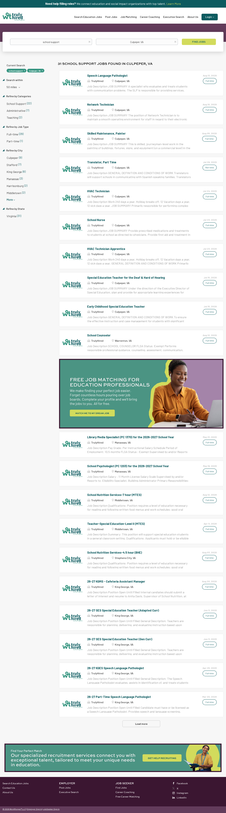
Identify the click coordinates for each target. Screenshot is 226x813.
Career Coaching (125, 792)
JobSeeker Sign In (51, 809)
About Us (7, 792)
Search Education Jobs (15, 783)
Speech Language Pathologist (107, 75)
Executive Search (69, 792)
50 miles (12, 87)
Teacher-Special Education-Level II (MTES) (116, 524)
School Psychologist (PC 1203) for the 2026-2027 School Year (128, 466)
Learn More (173, 3)
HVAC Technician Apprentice (106, 249)
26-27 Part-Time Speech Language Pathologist (119, 697)
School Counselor (99, 335)
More (10, 199)
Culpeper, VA (35, 71)
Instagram (182, 792)
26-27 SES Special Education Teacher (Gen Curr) (119, 639)
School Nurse (96, 220)
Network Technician (100, 104)
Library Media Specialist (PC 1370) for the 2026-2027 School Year (130, 437)
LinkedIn (181, 797)
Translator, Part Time (101, 162)
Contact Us (8, 787)
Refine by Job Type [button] (17, 126)
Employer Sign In (34, 809)
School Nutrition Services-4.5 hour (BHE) (114, 552)
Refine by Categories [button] (18, 96)
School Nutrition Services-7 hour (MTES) (114, 495)
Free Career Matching (127, 796)
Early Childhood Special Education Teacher (116, 306)
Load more (141, 723)
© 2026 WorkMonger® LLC (14, 809)
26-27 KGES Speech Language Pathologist (115, 668)
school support (16, 71)
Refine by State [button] (15, 208)
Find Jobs (198, 41)
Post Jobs (65, 787)
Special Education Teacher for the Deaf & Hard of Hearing (126, 277)
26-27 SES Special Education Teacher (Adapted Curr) (123, 610)
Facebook (182, 783)
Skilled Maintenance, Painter (106, 133)
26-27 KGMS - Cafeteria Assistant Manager (116, 581)
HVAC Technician (98, 191)
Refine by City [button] (14, 150)
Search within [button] (14, 79)
